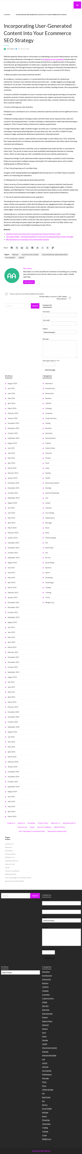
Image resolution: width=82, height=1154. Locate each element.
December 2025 (13, 423)
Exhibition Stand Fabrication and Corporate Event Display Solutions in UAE (33, 234)
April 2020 (11, 752)
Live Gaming (49, 513)
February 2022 (13, 652)
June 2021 (11, 687)
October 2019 (13, 782)
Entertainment (50, 438)
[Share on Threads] (48, 248)
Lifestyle (48, 508)
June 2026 (11, 393)
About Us (21, 823)
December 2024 (13, 483)
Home (32, 827)
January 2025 (12, 478)
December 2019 (13, 772)
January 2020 (12, 767)
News (47, 533)
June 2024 (11, 513)
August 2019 (12, 791)
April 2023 (11, 582)
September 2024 (13, 498)
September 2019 (13, 787)
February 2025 (13, 473)
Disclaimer (31, 823)
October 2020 (13, 722)
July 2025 (11, 448)
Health (47, 478)
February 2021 (13, 707)
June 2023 (11, 572)
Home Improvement (52, 483)
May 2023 (11, 577)
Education (48, 433)
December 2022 (13, 602)
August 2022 (12, 622)
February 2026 (13, 413)
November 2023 (13, 548)
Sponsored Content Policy (57, 831)
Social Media (49, 563)
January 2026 (12, 418)
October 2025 (13, 433)
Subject (45, 329)
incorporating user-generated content (54, 254)
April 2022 (11, 642)
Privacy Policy (43, 823)
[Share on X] (17, 248)
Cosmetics (49, 413)
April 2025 (11, 463)
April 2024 (11, 523)
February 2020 (13, 762)
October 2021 (13, 667)
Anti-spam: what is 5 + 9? (51, 361)
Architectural (50, 388)
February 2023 (13, 592)
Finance (48, 458)
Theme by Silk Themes (41, 1151)
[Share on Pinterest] (32, 248)
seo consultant (10, 257)
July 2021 (11, 682)
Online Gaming (50, 538)
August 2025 (12, 443)
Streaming (49, 577)
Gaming (48, 473)
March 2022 (12, 647)
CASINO (48, 403)
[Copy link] (53, 248)
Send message (50, 370)
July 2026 (11, 388)
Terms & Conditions (44, 827)
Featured (48, 453)
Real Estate (49, 548)
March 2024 (12, 528)
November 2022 (13, 607)
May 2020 (11, 747)
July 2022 (11, 627)
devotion (48, 428)
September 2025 (13, 438)
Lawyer (48, 503)
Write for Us (55, 823)
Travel (47, 597)
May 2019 (11, 806)
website (21, 257)
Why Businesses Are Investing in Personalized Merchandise (27, 239)
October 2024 (13, 493)
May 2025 (11, 458)
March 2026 (12, 408)
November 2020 (13, 717)
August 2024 (12, 503)
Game (47, 468)
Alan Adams (11, 49)
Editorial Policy (59, 827)
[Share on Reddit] (37, 248)
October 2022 (13, 612)
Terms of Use (22, 827)
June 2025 (11, 453)
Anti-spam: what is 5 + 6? (50, 949)
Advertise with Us (69, 823)
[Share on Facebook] (12, 248)
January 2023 (12, 597)
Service (48, 558)
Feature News (50, 448)
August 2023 (12, 563)
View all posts (29, 282)
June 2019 (11, 801)
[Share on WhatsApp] (27, 248)
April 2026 (11, 403)
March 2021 (12, 702)
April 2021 (11, 697)
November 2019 (13, 777)
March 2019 (12, 816)
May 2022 (11, 637)
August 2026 (12, 383)
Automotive (49, 393)
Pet (46, 543)
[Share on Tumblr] (42, 248)
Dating (47, 423)
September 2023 (13, 558)
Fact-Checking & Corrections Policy (32, 831)
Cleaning (48, 408)
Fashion (48, 443)
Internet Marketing (52, 493)
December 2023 (13, 543)
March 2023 (12, 587)
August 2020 (12, 732)
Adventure (49, 383)
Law (46, 498)
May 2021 (11, 692)
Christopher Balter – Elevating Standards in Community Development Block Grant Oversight (39, 237)
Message (46, 339)
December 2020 (13, 712)
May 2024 (11, 518)
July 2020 (11, 737)
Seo (46, 553)
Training (48, 592)
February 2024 (13, 533)
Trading (48, 587)
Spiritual (48, 568)
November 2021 (13, 662)
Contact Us (11, 823)
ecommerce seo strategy (30, 254)
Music (47, 528)
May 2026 (11, 398)
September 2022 (13, 617)
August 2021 (12, 677)
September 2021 (13, 672)
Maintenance (50, 518)
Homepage (7, 14)
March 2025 (12, 468)
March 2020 (12, 757)
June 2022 (11, 632)
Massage (48, 523)
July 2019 (11, 797)
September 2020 (13, 727)
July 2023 (11, 568)
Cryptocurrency (50, 418)
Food (47, 463)
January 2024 (12, 538)
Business (15, 254)
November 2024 (13, 488)
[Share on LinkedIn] (22, 248)
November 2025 (13, 428)
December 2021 (13, 657)
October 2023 (13, 553)
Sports (47, 572)
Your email (46, 320)
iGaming (48, 488)
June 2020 (11, 742)
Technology (49, 582)
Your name (46, 311)
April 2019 (11, 811)
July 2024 (11, 508)
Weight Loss (49, 602)
